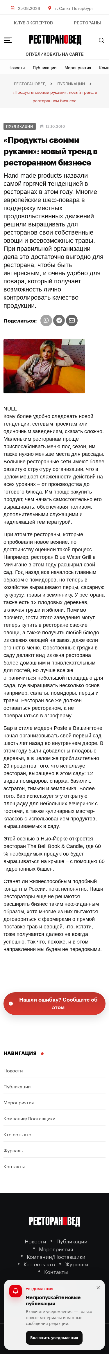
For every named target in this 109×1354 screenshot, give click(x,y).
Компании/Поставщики (29, 1117)
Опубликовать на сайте (55, 54)
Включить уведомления (54, 1337)
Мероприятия (78, 67)
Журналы (13, 1149)
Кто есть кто (17, 1133)
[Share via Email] (72, 320)
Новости (16, 67)
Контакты (14, 1165)
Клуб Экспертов (33, 23)
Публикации (44, 67)
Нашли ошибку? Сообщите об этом (58, 1003)
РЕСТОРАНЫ (87, 23)
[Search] (102, 40)
